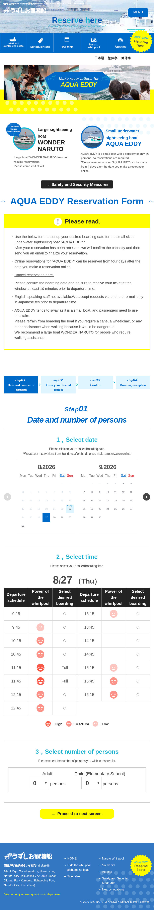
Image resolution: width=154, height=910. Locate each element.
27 (46, 517)
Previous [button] (7, 496)
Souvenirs (108, 865)
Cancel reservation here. (34, 275)
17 (107, 500)
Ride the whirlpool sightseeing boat (78, 867)
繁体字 (113, 58)
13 (131, 492)
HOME (72, 858)
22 (92, 509)
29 (62, 517)
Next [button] (146, 496)
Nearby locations (113, 889)
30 (70, 517)
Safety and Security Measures (115, 881)
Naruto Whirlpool (113, 858)
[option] (46, 497)
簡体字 (126, 58)
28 (54, 517)
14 (84, 500)
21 (84, 509)
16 (100, 500)
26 (123, 509)
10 (107, 492)
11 (115, 492)
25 (115, 509)
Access (107, 871)
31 (23, 526)
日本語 (99, 58)
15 (92, 500)
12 (123, 492)
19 (123, 500)
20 (131, 500)
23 (100, 509)
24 (107, 509)
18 (115, 500)
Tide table (73, 876)
